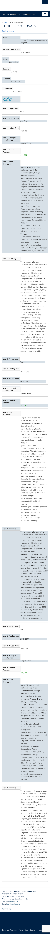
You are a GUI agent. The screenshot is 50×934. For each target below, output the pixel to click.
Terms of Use (24, 930)
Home (5, 22)
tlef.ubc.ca (13, 901)
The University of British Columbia (18, 4)
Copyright (33, 930)
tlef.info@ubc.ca (13, 904)
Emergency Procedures (9, 930)
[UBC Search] (45, 2)
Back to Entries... (8, 31)
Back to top (7, 909)
